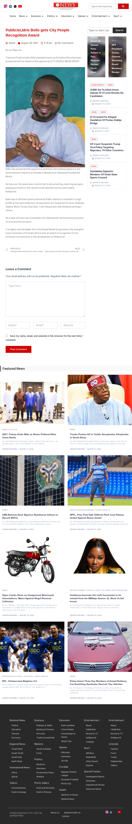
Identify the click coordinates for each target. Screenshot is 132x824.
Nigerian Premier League (89, 510)
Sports (106, 510)
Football (29, 676)
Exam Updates (97, 85)
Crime (94, 112)
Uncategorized (119, 590)
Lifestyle (99, 590)
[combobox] (103, 6)
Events (90, 590)
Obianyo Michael (9, 449)
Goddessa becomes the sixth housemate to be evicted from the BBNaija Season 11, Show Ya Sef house (97, 598)
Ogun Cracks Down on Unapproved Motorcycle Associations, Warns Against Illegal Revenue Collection (28, 598)
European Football (12, 676)
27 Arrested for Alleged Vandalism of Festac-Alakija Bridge (105, 120)
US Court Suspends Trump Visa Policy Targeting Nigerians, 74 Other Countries (106, 147)
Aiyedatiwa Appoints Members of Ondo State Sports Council (103, 174)
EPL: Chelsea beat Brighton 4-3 (19, 681)
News (93, 40)
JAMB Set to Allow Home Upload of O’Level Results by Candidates (106, 92)
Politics (12, 429)
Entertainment (78, 590)
